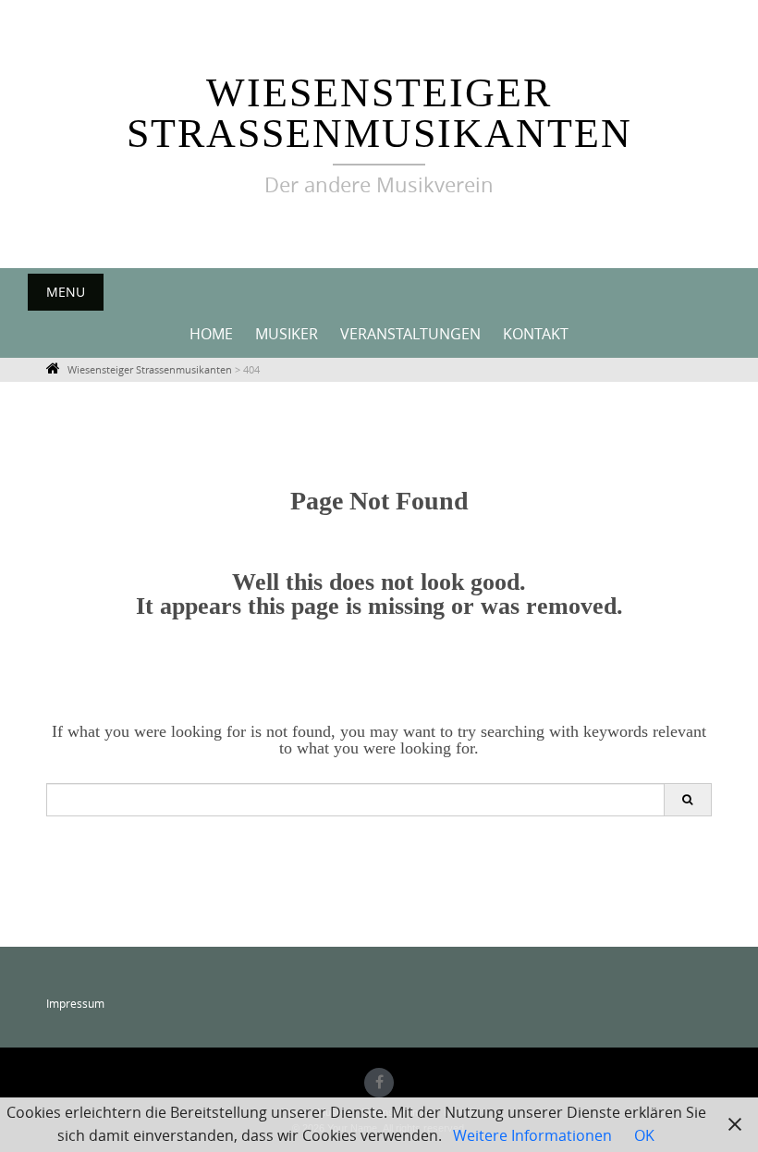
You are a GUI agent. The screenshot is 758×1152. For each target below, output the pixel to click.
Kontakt (535, 334)
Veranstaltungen (410, 334)
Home (211, 334)
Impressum (75, 1003)
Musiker (286, 334)
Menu (65, 291)
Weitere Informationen (532, 1135)
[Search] (687, 799)
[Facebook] (379, 1082)
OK (644, 1135)
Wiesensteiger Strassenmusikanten (379, 113)
